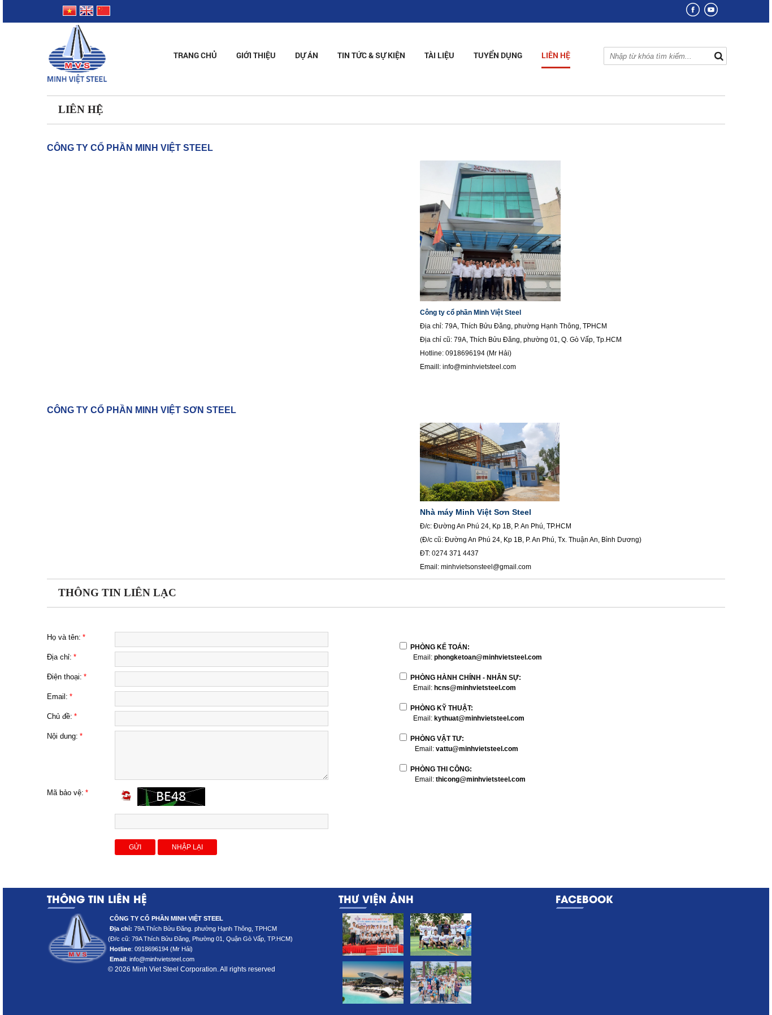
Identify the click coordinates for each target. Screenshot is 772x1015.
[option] (372, 961)
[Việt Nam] (68, 14)
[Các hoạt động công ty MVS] (372, 934)
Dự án (306, 55)
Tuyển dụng (498, 55)
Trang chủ (195, 55)
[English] (86, 14)
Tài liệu (439, 55)
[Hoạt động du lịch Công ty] (440, 982)
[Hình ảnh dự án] (372, 982)
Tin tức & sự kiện (371, 55)
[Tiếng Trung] (102, 14)
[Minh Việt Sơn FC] (440, 934)
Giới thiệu (256, 55)
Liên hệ (555, 55)
